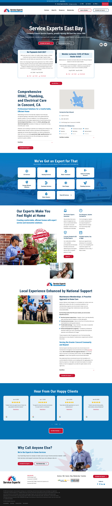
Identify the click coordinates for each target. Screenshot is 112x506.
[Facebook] (97, 484)
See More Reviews (55, 430)
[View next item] (59, 424)
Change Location (73, 4)
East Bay (90, 350)
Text (30, 76)
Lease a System (84, 10)
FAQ (82, 3)
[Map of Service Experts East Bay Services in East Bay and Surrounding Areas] (76, 99)
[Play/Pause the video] (101, 45)
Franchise (83, 476)
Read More (16, 409)
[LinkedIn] (102, 484)
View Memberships (40, 463)
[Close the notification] (108, 1)
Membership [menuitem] (70, 10)
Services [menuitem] (46, 10)
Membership (76, 476)
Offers (96, 3)
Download (43, 76)
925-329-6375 (105, 4)
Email (36, 76)
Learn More (62, 1)
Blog (71, 476)
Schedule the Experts (100, 10)
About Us (68, 256)
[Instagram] (99, 484)
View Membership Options (64, 43)
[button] (105, 45)
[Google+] (104, 484)
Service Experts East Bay (62, 4)
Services (59, 476)
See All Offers (55, 83)
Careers (89, 3)
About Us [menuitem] (54, 10)
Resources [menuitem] (62, 10)
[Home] (13, 10)
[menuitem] (6, 503)
